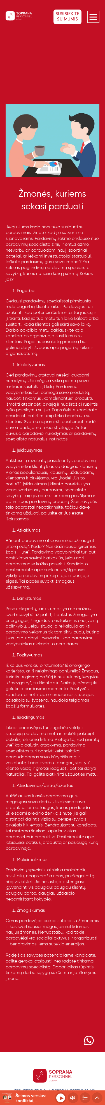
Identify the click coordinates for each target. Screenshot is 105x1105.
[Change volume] (73, 1097)
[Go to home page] (19, 16)
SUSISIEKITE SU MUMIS (68, 16)
